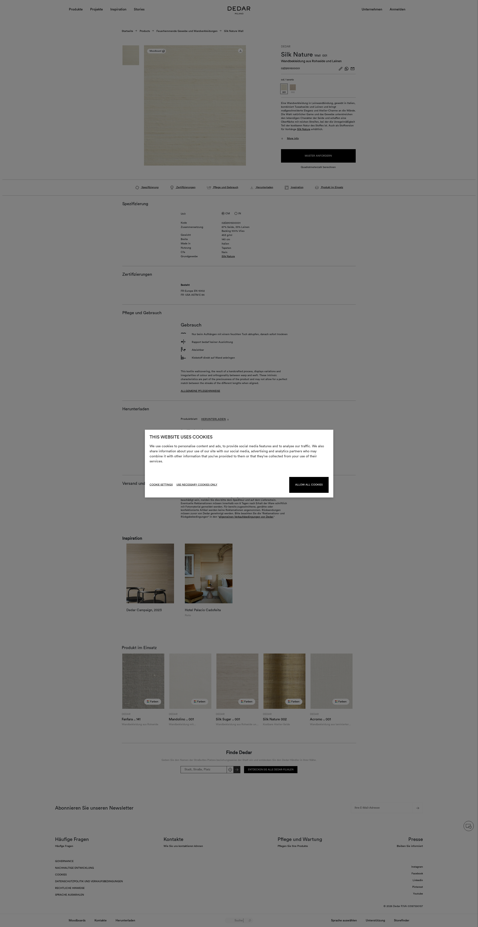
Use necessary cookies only (196, 484)
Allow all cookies (309, 484)
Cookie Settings (161, 484)
